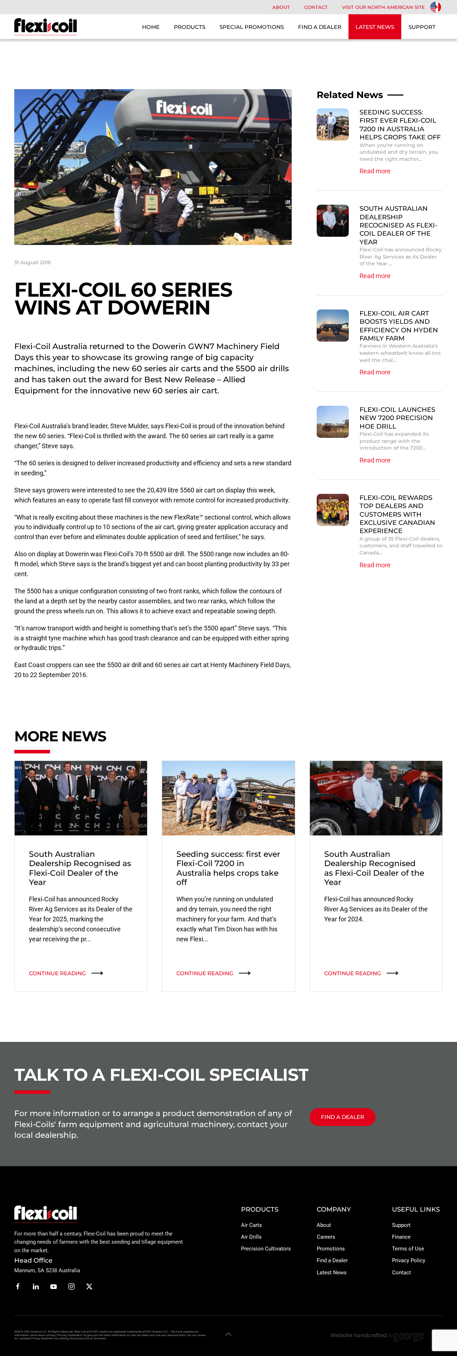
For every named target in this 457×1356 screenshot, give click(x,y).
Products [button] (189, 27)
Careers (326, 1237)
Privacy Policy (408, 1260)
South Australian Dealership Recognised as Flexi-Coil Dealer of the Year (398, 225)
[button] (228, 1334)
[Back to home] (45, 26)
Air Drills (251, 1237)
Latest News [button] (375, 27)
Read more (375, 171)
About (281, 7)
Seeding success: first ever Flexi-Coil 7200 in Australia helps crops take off (400, 124)
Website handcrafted (359, 1335)
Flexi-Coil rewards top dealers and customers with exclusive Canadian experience (397, 514)
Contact (316, 7)
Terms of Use (408, 1248)
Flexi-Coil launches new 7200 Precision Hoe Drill (397, 418)
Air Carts (251, 1225)
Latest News (332, 1272)
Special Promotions (252, 27)
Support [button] (422, 27)
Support (401, 1225)
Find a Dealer (319, 27)
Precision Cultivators (266, 1248)
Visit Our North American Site (383, 7)
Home (151, 27)
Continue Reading (57, 973)
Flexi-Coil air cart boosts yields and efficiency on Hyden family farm (399, 325)
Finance (401, 1237)
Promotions (331, 1248)
